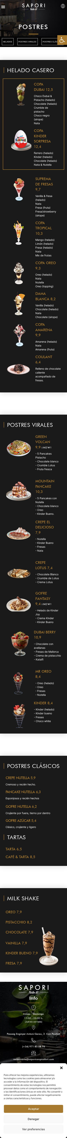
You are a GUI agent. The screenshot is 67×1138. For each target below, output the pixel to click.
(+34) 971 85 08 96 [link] (33, 1046)
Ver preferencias (33, 1129)
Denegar (33, 1119)
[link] (62, 40)
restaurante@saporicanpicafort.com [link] (33, 1059)
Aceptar (33, 1109)
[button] (61, 1068)
